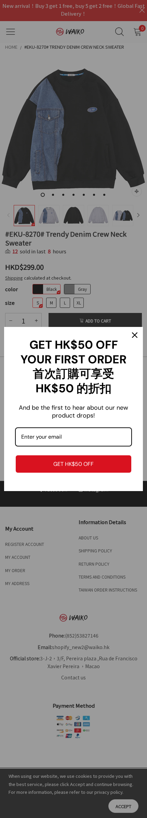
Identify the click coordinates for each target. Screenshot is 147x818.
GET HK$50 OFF (73, 464)
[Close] (134, 335)
